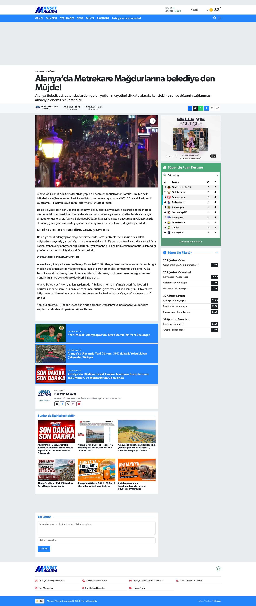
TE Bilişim (216, 601)
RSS (41, 601)
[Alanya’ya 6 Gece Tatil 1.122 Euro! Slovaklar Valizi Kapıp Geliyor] (96, 470)
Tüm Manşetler (46, 588)
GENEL (39, 18)
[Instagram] (73, 403)
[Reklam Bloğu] (191, 138)
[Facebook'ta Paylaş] (190, 108)
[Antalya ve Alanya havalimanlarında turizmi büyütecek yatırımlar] (137, 470)
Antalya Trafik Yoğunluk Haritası (148, 581)
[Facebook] (62, 403)
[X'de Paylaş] (195, 108)
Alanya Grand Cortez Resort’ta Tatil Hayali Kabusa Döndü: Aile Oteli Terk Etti (95, 448)
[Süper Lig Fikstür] (217, 252)
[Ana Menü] (219, 18)
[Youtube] (78, 403)
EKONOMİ (103, 18)
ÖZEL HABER (66, 18)
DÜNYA (90, 18)
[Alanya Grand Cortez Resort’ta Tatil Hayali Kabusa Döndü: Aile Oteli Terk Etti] (96, 431)
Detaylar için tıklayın (191, 242)
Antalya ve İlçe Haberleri (126, 18)
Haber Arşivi (139, 588)
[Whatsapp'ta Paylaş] (200, 108)
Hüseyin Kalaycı (65, 393)
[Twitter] (67, 403)
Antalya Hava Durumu (96, 581)
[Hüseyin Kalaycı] (45, 396)
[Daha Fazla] (206, 108)
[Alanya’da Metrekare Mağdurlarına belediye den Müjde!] (96, 151)
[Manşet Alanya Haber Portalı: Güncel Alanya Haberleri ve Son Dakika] (46, 10)
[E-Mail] (56, 403)
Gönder (44, 549)
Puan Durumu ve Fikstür (191, 581)
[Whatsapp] (218, 568)
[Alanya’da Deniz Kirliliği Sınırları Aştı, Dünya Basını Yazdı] (56, 470)
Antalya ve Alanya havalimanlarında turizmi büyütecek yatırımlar (131, 486)
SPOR (80, 18)
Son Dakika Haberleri (95, 588)
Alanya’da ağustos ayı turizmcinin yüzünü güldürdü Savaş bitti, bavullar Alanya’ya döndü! (136, 448)
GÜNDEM (51, 18)
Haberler (39, 71)
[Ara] (215, 18)
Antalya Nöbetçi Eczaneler (51, 581)
